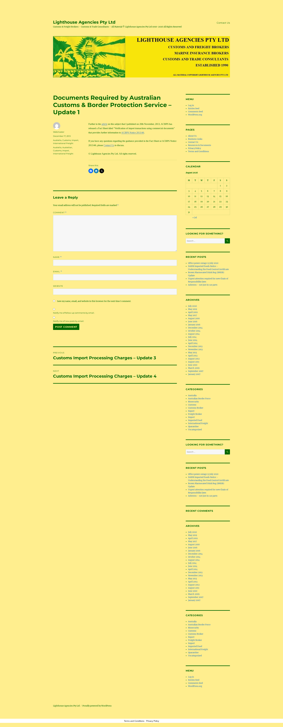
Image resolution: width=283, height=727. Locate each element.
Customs (66, 140)
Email (57, 271)
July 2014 (192, 337)
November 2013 (195, 349)
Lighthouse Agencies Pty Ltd (84, 22)
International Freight (63, 143)
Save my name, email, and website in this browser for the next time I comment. (94, 301)
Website (58, 286)
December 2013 (195, 346)
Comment (59, 212)
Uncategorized (195, 429)
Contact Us (223, 22)
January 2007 (194, 374)
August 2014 (194, 334)
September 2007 (195, 371)
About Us (192, 136)
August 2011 (193, 362)
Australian (67, 147)
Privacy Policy (194, 148)
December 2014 (195, 328)
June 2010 (192, 365)
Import (75, 140)
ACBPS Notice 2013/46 (132, 132)
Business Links (195, 139)
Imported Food (195, 420)
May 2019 (192, 309)
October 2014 (194, 331)
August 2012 (194, 359)
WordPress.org (195, 114)
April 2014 (193, 343)
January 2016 (194, 324)
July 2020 (192, 306)
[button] (90, 171)
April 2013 (192, 355)
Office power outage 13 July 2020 (203, 263)
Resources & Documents (199, 145)
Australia (57, 140)
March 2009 (194, 368)
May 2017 (192, 315)
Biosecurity (193, 401)
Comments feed (195, 111)
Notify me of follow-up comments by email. (73, 313)
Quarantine (193, 426)
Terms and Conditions (198, 151)
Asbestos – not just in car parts (202, 285)
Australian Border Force (199, 398)
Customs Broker (195, 408)
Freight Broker (195, 414)
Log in (191, 105)
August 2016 (194, 318)
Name (57, 257)
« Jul (194, 217)
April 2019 (193, 312)
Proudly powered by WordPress (97, 706)
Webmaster (58, 132)
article (104, 124)
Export (191, 411)
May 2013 (192, 352)
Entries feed (193, 108)
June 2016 (192, 321)
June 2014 (192, 340)
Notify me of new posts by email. (68, 321)
